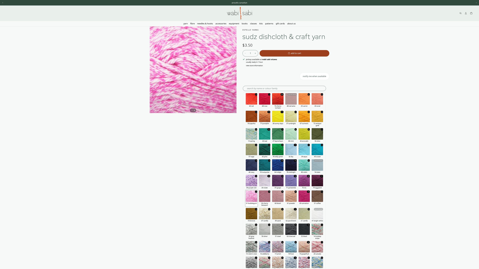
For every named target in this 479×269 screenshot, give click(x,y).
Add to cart (296, 53)
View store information (254, 65)
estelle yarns (250, 30)
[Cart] (471, 13)
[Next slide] (476, 2)
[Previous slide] (2, 2)
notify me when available (314, 76)
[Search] (460, 13)
